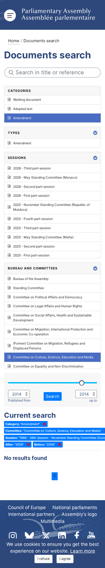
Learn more (82, 551)
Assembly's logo (79, 514)
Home (13, 40)
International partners (31, 514)
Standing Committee (28, 288)
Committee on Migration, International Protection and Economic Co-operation (53, 331)
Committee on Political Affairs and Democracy (47, 297)
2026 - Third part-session (32, 168)
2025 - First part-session (31, 255)
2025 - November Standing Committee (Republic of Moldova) (51, 207)
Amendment (22, 118)
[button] (95, 132)
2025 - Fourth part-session (33, 219)
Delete (43, 424)
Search (52, 396)
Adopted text (22, 109)
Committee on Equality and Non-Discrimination (48, 366)
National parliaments (74, 507)
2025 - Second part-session (34, 246)
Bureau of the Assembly (31, 279)
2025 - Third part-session (32, 228)
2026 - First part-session (31, 195)
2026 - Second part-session (34, 187)
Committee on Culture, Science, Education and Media (53, 357)
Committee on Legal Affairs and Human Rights (47, 306)
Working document (27, 100)
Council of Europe (27, 507)
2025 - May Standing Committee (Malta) (43, 237)
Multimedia (53, 521)
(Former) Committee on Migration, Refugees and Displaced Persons (49, 345)
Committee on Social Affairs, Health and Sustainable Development (52, 317)
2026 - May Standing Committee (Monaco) (45, 177)
